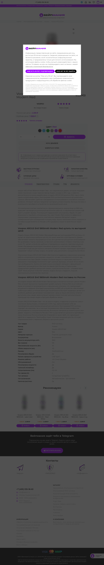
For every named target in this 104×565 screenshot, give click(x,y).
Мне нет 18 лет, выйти (66, 71)
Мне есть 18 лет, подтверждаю (40, 71)
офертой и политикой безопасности (39, 66)
